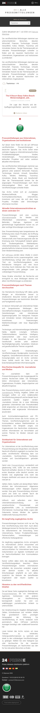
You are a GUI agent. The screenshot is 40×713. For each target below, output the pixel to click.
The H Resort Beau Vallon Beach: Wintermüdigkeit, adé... (20, 97)
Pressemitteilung (17, 465)
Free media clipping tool (11, 702)
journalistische (8, 393)
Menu (36, 3)
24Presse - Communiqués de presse (9, 3)
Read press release (21, 113)
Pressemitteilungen (9, 594)
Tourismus (32, 90)
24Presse (9, 255)
